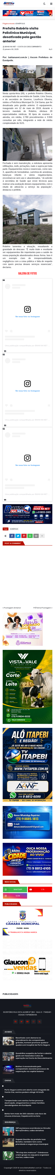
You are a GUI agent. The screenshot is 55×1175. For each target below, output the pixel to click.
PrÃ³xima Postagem (42, 608)
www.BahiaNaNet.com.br (31, 1168)
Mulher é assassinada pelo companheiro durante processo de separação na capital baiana (32, 1068)
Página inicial (8, 23)
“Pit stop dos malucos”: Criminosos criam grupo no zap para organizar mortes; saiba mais (32, 1155)
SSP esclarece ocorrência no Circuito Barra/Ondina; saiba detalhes (33, 1129)
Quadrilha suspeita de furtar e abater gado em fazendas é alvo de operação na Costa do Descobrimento (34, 1055)
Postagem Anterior (12, 608)
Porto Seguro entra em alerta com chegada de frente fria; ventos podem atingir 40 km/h (27, 1091)
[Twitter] (18, 536)
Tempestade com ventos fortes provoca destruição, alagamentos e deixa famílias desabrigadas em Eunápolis (25, 1103)
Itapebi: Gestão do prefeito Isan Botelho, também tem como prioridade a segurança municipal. (32, 1141)
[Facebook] (12, 536)
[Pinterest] (24, 536)
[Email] (36, 536)
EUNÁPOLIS (20, 23)
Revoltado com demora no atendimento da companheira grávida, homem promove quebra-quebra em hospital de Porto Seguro (33, 1041)
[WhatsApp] (30, 536)
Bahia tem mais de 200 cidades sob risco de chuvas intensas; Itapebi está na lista (25, 1115)
